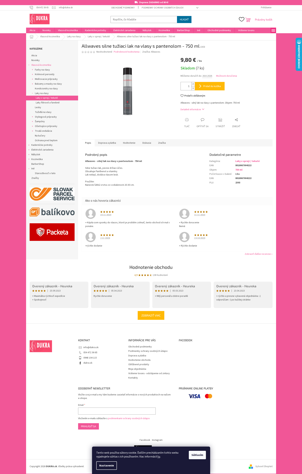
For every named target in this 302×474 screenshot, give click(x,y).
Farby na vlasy (42, 70)
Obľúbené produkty (138, 364)
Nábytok (35, 154)
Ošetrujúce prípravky (46, 126)
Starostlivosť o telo (45, 173)
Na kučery (40, 135)
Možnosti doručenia (226, 76)
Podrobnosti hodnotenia (126, 52)
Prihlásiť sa (88, 426)
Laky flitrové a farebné (48, 102)
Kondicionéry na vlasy (46, 88)
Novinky (35, 60)
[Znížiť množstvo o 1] (193, 88)
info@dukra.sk (91, 347)
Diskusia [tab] (146, 143)
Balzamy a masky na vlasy (48, 84)
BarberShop (37, 164)
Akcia (34, 55)
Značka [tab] (162, 143)
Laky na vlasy (42, 93)
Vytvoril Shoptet (264, 466)
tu (158, 457)
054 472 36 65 (90, 352)
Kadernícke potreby (42, 145)
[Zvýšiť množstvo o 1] (193, 84)
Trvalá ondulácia (43, 131)
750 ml (238, 170)
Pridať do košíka (212, 86)
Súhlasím (197, 455)
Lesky (38, 107)
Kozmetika (37, 159)
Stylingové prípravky (46, 117)
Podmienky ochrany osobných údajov (163, 7)
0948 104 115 (90, 358)
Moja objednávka (137, 369)
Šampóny (40, 121)
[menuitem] (32, 30)
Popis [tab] (88, 143)
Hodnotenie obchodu (151, 267)
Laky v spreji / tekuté (47, 98)
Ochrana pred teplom (46, 140)
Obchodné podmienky (123, 7)
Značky (35, 178)
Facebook (145, 440)
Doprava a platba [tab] (107, 143)
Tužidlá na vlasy (43, 112)
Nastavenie (106, 465)
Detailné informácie (191, 109)
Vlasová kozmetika (41, 65)
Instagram (157, 440)
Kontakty (133, 378)
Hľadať (184, 19)
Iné (33, 168)
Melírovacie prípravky (46, 79)
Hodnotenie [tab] (129, 143)
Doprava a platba (137, 355)
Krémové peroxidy (44, 74)
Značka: (151, 52)
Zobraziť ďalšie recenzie (258, 254)
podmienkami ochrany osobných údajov (129, 418)
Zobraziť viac (151, 315)
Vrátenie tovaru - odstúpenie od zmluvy (149, 373)
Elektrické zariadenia (42, 150)
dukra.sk (87, 363)
